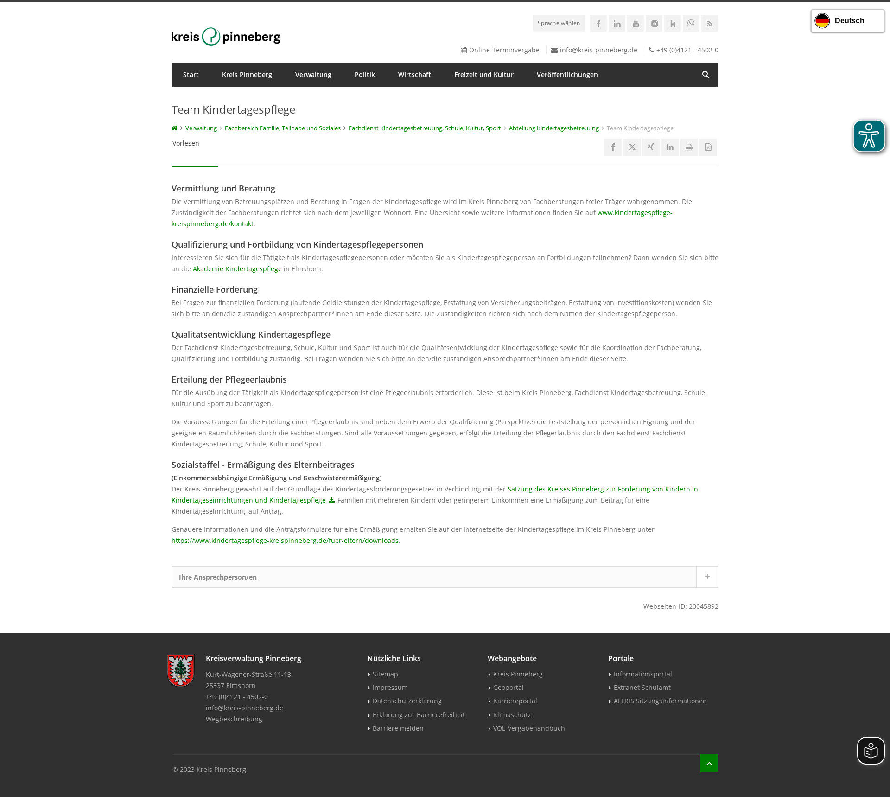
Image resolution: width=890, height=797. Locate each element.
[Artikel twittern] (632, 147)
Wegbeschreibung (234, 718)
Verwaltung (313, 74)
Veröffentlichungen (567, 74)
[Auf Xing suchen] (651, 147)
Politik (365, 74)
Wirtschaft (414, 74)
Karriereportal (515, 700)
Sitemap (385, 673)
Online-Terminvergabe (504, 49)
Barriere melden (398, 728)
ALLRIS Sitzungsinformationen (660, 700)
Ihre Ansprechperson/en (218, 577)
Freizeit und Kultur (484, 74)
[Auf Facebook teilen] (613, 147)
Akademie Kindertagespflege (237, 268)
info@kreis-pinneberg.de (598, 49)
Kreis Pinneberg (247, 74)
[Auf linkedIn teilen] (670, 147)
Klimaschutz (512, 714)
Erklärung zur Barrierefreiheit (419, 714)
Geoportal (508, 687)
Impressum (390, 687)
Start (191, 74)
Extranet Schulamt (642, 687)
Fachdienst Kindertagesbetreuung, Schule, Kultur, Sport (425, 128)
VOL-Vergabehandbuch (529, 728)
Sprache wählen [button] (559, 22)
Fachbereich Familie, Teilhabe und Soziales (283, 128)
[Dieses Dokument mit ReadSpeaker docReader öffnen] (708, 147)
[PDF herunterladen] (332, 500)
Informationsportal (643, 673)
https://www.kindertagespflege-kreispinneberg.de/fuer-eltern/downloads (285, 540)
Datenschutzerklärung (407, 700)
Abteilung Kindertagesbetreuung (554, 128)
